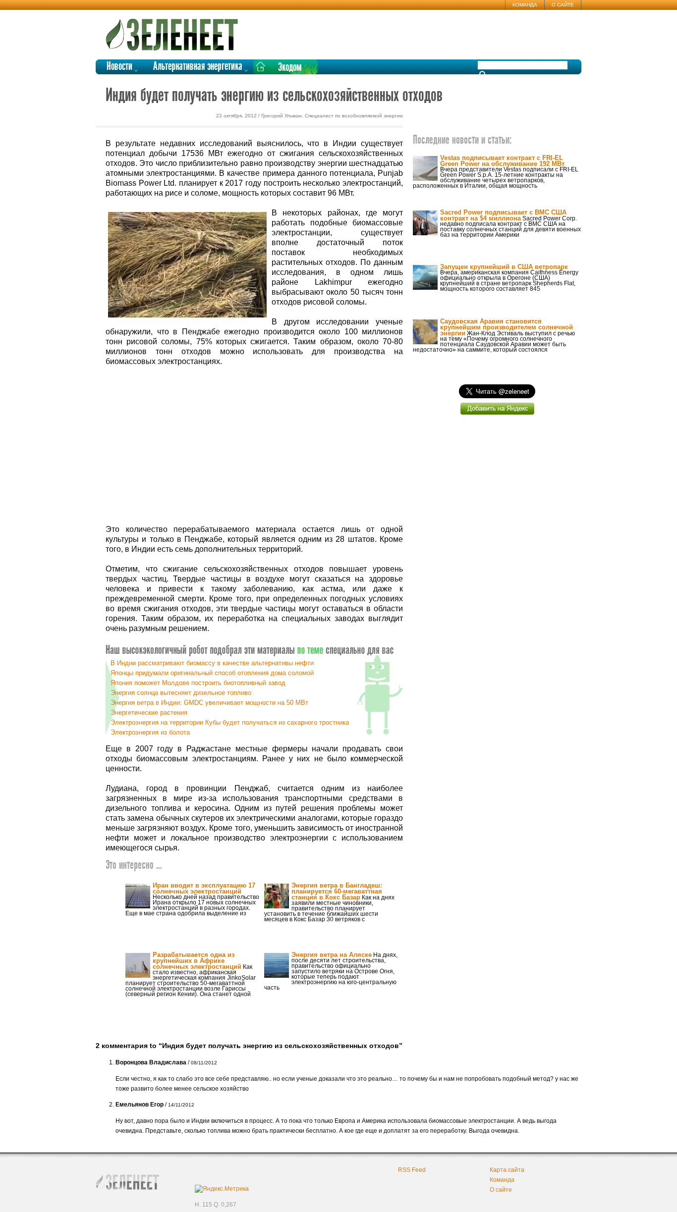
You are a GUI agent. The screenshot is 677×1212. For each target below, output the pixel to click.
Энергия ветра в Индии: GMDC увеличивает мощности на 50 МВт (209, 702)
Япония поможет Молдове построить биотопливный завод (198, 682)
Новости (119, 66)
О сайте (563, 4)
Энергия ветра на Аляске (331, 954)
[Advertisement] (254, 445)
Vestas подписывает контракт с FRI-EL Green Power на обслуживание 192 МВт (502, 160)
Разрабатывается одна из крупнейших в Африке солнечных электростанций (197, 960)
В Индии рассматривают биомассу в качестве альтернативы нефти (212, 663)
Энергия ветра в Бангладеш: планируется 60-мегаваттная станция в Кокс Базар (336, 891)
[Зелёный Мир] (175, 31)
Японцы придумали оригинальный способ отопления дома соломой (212, 673)
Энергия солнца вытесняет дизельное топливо (181, 692)
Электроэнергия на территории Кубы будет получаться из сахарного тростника (230, 722)
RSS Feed (412, 1169)
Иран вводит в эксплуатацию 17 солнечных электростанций (204, 888)
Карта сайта (507, 1169)
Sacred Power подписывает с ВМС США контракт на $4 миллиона (503, 215)
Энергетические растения (149, 712)
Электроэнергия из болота (150, 732)
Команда (524, 4)
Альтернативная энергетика (197, 66)
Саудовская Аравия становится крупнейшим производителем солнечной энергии (506, 327)
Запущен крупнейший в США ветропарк (504, 266)
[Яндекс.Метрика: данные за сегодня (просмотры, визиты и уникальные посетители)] (222, 1189)
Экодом (290, 67)
